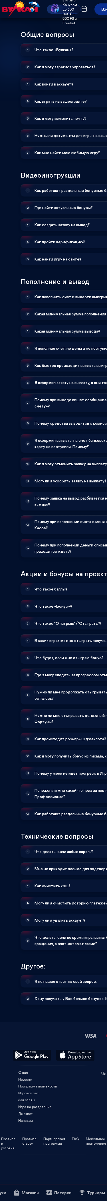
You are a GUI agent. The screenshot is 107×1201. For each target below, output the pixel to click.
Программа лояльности (37, 1086)
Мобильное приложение (96, 1138)
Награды (25, 1120)
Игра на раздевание (35, 1106)
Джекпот (25, 1113)
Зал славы (26, 1099)
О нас (23, 1072)
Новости (25, 1079)
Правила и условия (8, 1138)
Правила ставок (29, 1138)
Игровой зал (28, 1093)
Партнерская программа (54, 1138)
